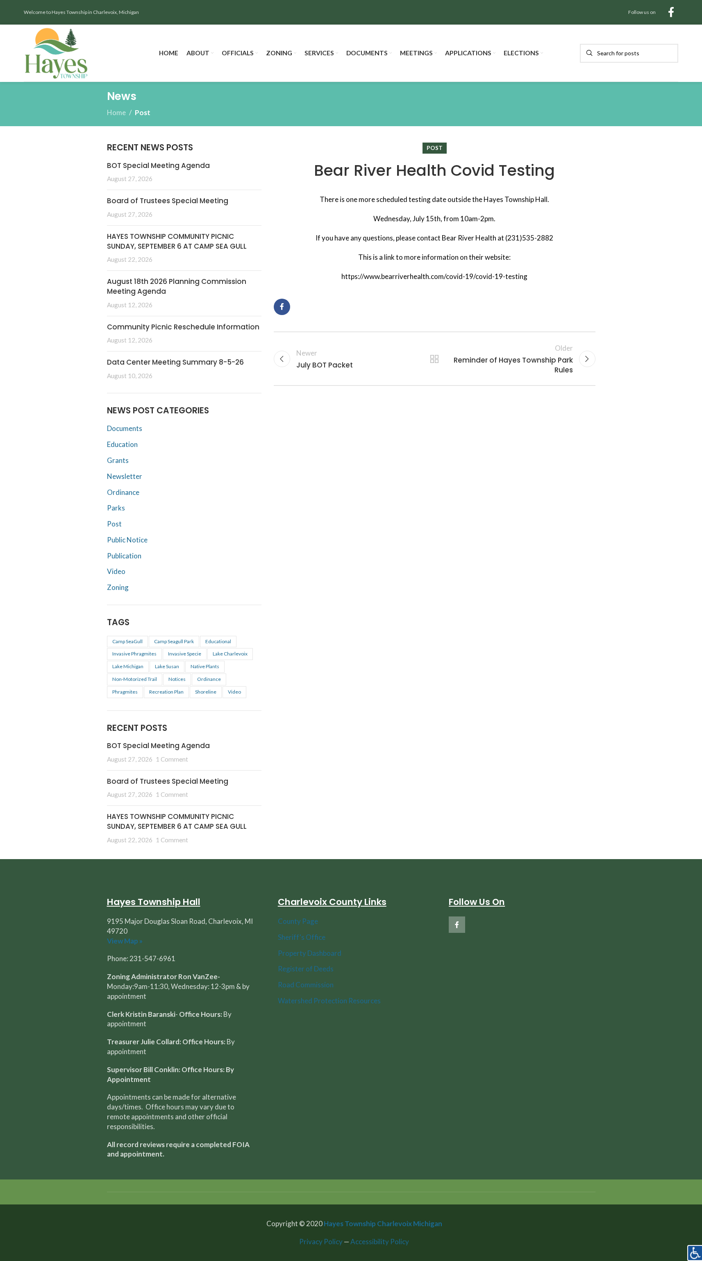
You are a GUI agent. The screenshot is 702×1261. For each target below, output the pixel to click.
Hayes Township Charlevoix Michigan (383, 1223)
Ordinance (123, 492)
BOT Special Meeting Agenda (158, 165)
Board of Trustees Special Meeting (167, 201)
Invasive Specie (184, 654)
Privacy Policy (321, 1241)
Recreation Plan (166, 692)
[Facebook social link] (671, 12)
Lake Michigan (127, 666)
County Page (298, 921)
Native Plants (205, 666)
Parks (116, 507)
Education (122, 444)
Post (142, 112)
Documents (124, 428)
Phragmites (125, 692)
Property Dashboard (309, 953)
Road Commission (306, 984)
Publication (124, 555)
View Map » (125, 941)
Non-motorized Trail (134, 679)
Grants (118, 460)
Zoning (118, 587)
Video (116, 571)
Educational (218, 641)
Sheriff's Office (301, 937)
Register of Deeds (306, 968)
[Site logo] (56, 52)
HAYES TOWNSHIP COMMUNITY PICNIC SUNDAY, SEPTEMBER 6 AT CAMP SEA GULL (177, 241)
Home (116, 112)
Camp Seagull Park (174, 641)
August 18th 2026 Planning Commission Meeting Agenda (176, 286)
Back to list (434, 359)
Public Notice (127, 539)
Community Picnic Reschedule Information (183, 327)
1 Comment (172, 759)
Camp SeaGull (127, 641)
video (234, 692)
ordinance (209, 679)
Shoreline (205, 692)
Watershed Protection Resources (329, 1000)
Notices (177, 679)
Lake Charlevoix (230, 654)
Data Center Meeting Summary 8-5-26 (175, 362)
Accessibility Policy (379, 1241)
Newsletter (124, 476)
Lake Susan (167, 666)
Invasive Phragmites (134, 654)
